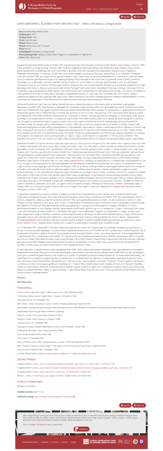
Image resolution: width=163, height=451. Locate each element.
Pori (95, 9)
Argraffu (126, 17)
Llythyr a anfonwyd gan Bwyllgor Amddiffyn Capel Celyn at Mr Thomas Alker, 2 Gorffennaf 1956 (76, 364)
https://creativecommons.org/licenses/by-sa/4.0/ (53, 397)
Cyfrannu (83, 429)
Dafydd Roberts (77, 160)
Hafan (89, 9)
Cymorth (65, 442)
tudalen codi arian (37, 424)
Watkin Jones (116, 65)
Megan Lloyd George (123, 186)
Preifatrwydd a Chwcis (30, 442)
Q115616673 (31, 386)
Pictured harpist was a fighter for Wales (48, 376)
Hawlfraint (45, 442)
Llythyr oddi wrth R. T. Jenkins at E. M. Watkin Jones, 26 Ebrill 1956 (65, 372)
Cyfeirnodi (140, 17)
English (140, 4)
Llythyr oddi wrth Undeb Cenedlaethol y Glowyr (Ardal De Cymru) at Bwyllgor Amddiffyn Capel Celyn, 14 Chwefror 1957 (86, 368)
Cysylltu (73, 442)
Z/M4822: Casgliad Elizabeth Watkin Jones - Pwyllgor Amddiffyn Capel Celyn (66, 353)
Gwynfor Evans (30, 222)
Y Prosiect (55, 442)
